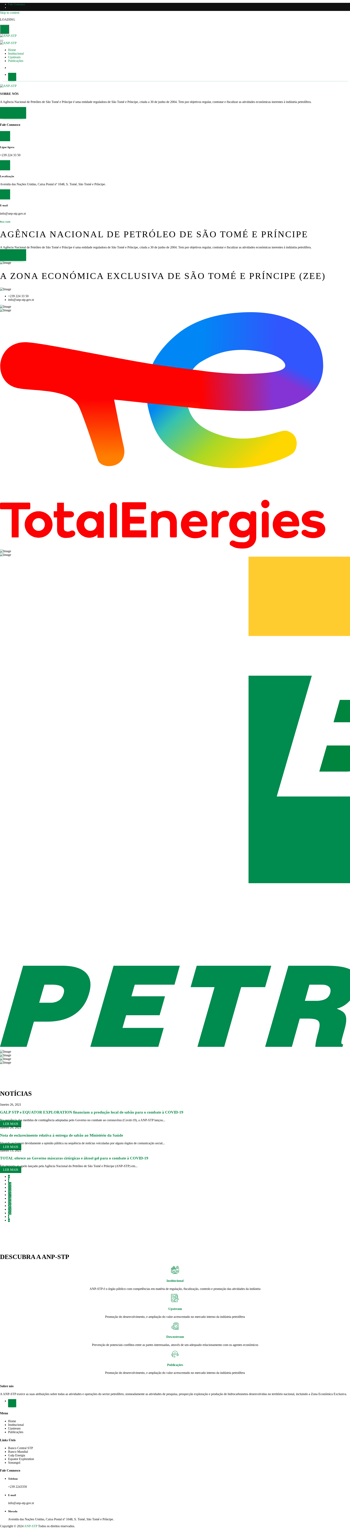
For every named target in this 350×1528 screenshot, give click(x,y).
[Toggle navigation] (1, 40)
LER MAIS (13, 112)
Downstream (175, 1336)
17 (9, 1194)
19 (9, 1202)
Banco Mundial (18, 1451)
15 (9, 1187)
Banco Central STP (20, 1448)
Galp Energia (16, 1455)
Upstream (14, 57)
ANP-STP (30, 1526)
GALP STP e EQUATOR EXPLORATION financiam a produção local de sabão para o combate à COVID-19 (91, 1112)
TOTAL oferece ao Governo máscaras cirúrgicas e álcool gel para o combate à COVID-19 (74, 1158)
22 (9, 1213)
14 (9, 1184)
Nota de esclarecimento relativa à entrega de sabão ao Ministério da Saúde (61, 1135)
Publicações (15, 61)
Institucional (16, 53)
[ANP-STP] (8, 35)
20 (9, 1205)
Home (12, 50)
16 (9, 1191)
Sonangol (14, 1462)
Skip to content (9, 12)
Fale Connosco (16, 4)
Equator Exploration (21, 1459)
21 (9, 1209)
